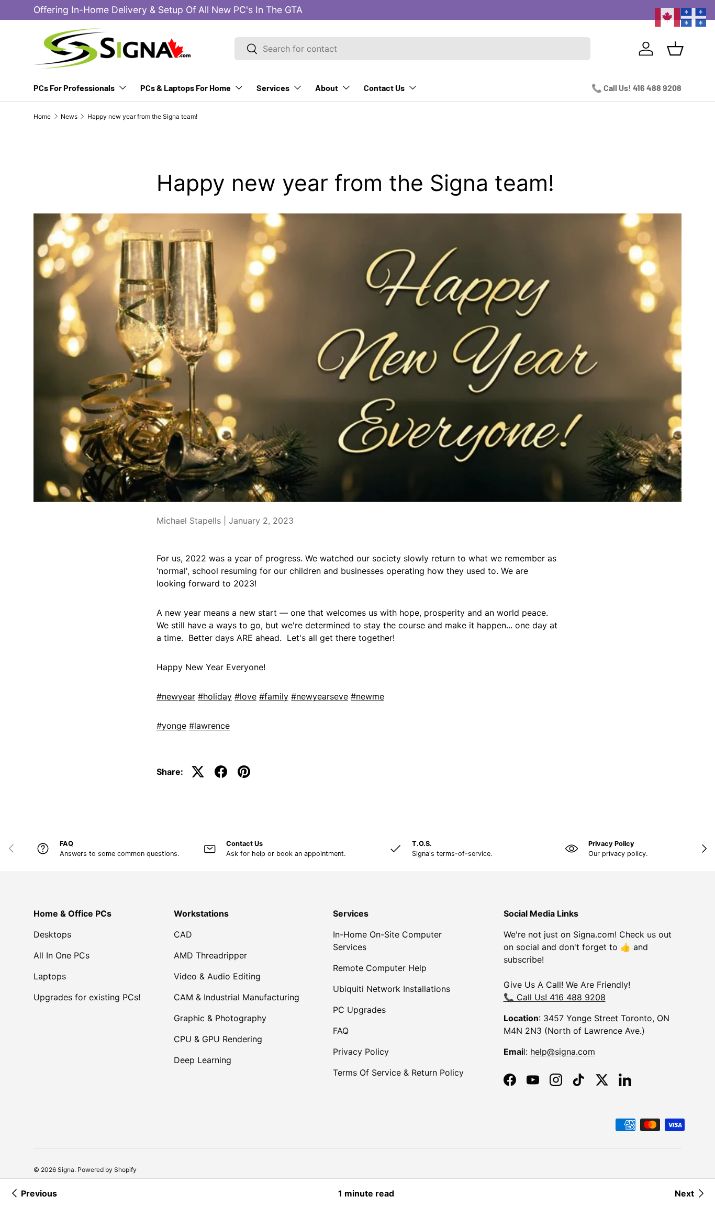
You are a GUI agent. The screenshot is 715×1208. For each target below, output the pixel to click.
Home (42, 116)
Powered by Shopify (107, 1169)
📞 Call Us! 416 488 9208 (636, 88)
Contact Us (384, 88)
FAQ (341, 1030)
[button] (675, 48)
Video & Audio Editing (217, 976)
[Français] (694, 16)
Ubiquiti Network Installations (391, 989)
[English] (668, 16)
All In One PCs (61, 955)
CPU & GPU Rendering (218, 1039)
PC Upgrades (359, 1009)
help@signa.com (562, 1051)
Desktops (52, 934)
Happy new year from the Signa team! (142, 116)
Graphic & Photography (220, 1018)
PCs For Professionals (74, 88)
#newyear (176, 696)
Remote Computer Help (380, 968)
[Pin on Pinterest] (243, 771)
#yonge (171, 725)
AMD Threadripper (210, 955)
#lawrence (209, 725)
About (326, 88)
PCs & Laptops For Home (185, 88)
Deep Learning (202, 1060)
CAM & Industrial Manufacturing (236, 997)
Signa (66, 1169)
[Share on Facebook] (220, 771)
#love (245, 696)
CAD (183, 934)
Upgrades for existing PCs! (86, 997)
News (69, 116)
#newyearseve (319, 696)
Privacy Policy (361, 1051)
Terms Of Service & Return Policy (398, 1072)
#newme (367, 696)
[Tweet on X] (197, 771)
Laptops (49, 976)
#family (273, 696)
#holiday (215, 696)
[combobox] (412, 48)
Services (272, 88)
